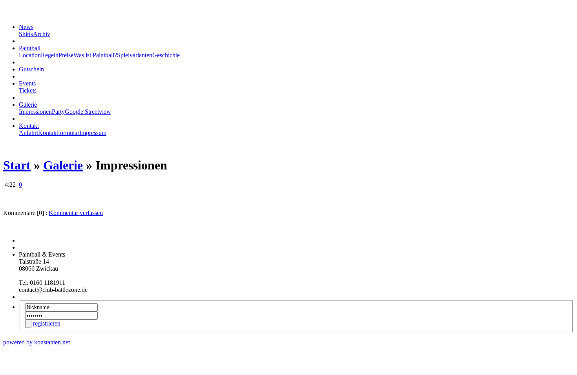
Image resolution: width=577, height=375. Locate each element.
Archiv (41, 34)
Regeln (49, 55)
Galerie (28, 104)
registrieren (46, 323)
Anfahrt (28, 132)
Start (17, 165)
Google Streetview (88, 111)
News (26, 27)
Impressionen (35, 111)
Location (30, 55)
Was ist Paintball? (95, 55)
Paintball (29, 48)
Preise (65, 55)
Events (27, 83)
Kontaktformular (58, 132)
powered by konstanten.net (36, 342)
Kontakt (29, 125)
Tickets (28, 90)
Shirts (26, 34)
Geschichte (166, 55)
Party (58, 111)
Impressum (92, 132)
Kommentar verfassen (76, 212)
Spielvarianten (134, 55)
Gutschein (31, 69)
